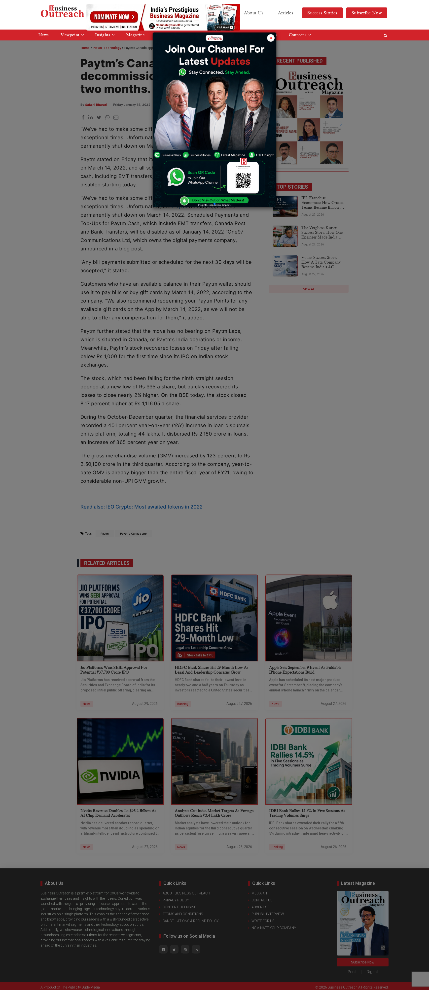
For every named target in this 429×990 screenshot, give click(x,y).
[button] (214, 204)
